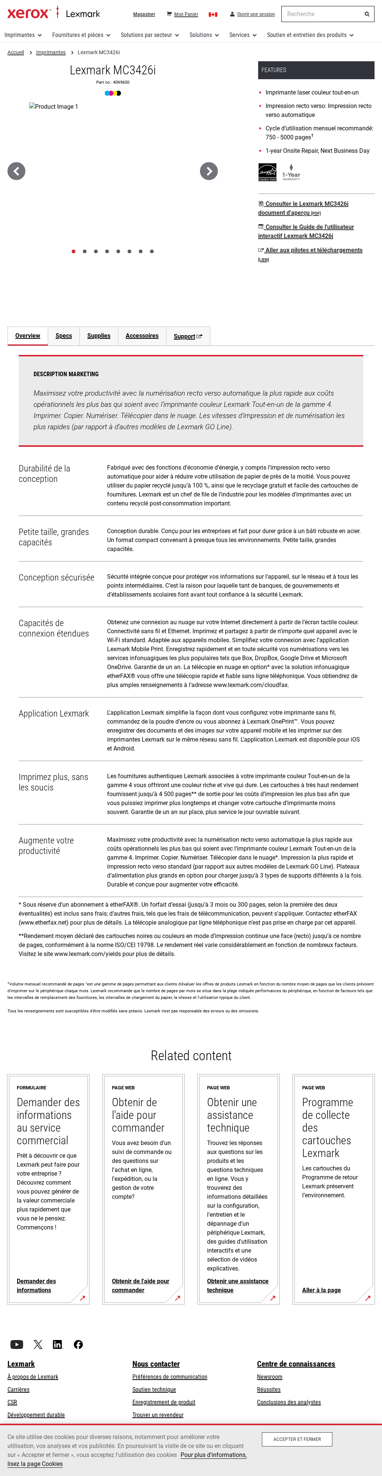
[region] (191, 1450)
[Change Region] (213, 14)
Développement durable (36, 1414)
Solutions (201, 34)
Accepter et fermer (297, 1439)
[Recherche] (367, 14)
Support (184, 336)
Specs (64, 335)
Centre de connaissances (296, 1363)
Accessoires (142, 335)
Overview (27, 335)
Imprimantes (19, 34)
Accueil (53, 12)
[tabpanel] (191, 659)
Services (239, 34)
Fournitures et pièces (77, 34)
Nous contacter (156, 1363)
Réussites (269, 1389)
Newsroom (269, 1376)
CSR (12, 1402)
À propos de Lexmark (32, 1376)
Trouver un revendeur (158, 1414)
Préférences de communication (169, 1376)
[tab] (73, 251)
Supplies (98, 335)
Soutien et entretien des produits (307, 34)
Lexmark (21, 1363)
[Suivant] (209, 171)
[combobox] (328, 14)
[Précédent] (16, 171)
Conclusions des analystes (289, 1402)
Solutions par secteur (146, 34)
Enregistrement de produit (163, 1402)
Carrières (18, 1389)
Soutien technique (154, 1389)
